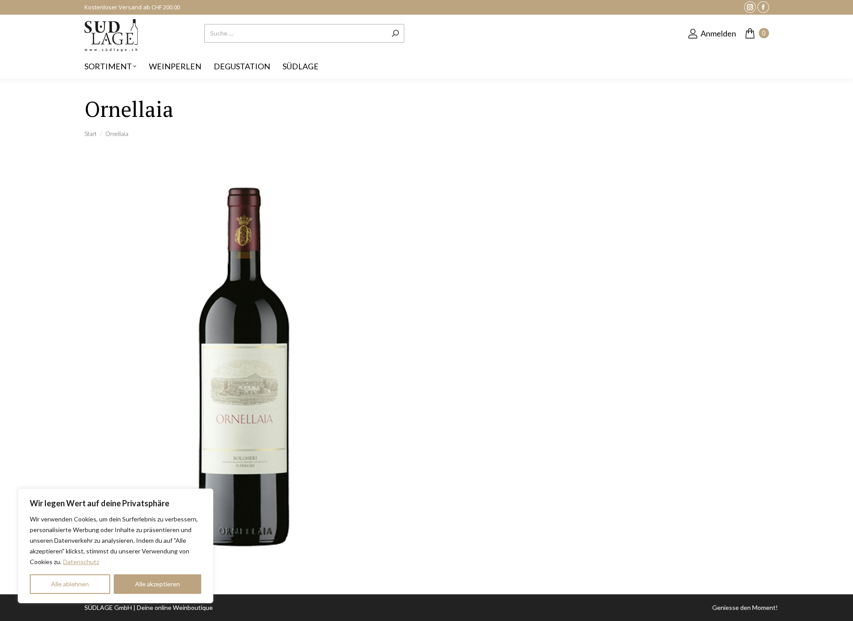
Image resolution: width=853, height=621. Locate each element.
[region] (115, 546)
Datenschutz (81, 561)
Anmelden (718, 33)
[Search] (395, 33)
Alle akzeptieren (157, 584)
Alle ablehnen (70, 584)
